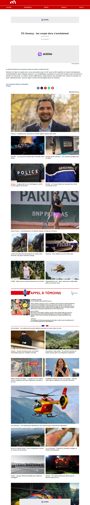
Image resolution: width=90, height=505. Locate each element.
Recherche (28, 7)
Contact (64, 7)
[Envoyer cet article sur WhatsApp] (48, 88)
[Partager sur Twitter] (41, 88)
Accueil (9, 7)
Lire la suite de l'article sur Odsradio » (17, 84)
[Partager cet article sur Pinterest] (45, 88)
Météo (46, 7)
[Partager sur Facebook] (37, 88)
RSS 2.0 (81, 7)
